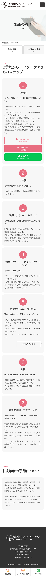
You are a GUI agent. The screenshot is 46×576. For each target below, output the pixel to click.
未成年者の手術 (33, 49)
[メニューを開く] (42, 4)
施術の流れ (12, 49)
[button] (23, 140)
